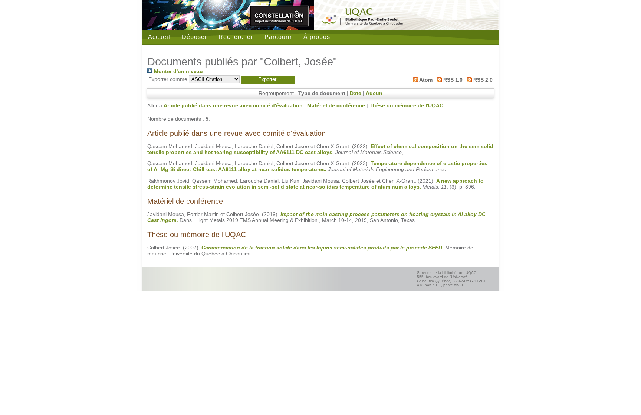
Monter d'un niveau (177, 71)
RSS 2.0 (482, 80)
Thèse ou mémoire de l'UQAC (406, 105)
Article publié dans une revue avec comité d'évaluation (233, 105)
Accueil (159, 37)
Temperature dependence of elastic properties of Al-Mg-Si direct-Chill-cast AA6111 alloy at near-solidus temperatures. (317, 166)
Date (355, 93)
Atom (425, 80)
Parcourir (278, 37)
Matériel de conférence (336, 105)
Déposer (194, 37)
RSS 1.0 (452, 80)
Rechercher (235, 37)
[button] (268, 80)
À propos (316, 37)
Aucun (374, 93)
